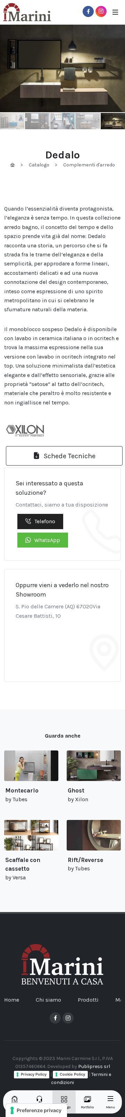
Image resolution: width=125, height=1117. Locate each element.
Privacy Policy (34, 1074)
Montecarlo (22, 790)
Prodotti (88, 999)
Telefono (44, 521)
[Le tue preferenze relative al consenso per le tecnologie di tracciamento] (36, 1110)
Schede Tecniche (68, 456)
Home (11, 999)
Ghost (76, 790)
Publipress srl (94, 1066)
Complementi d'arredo (89, 165)
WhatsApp (47, 540)
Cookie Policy (72, 1074)
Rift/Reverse (85, 859)
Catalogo (39, 165)
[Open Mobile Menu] (115, 12)
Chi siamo (48, 999)
